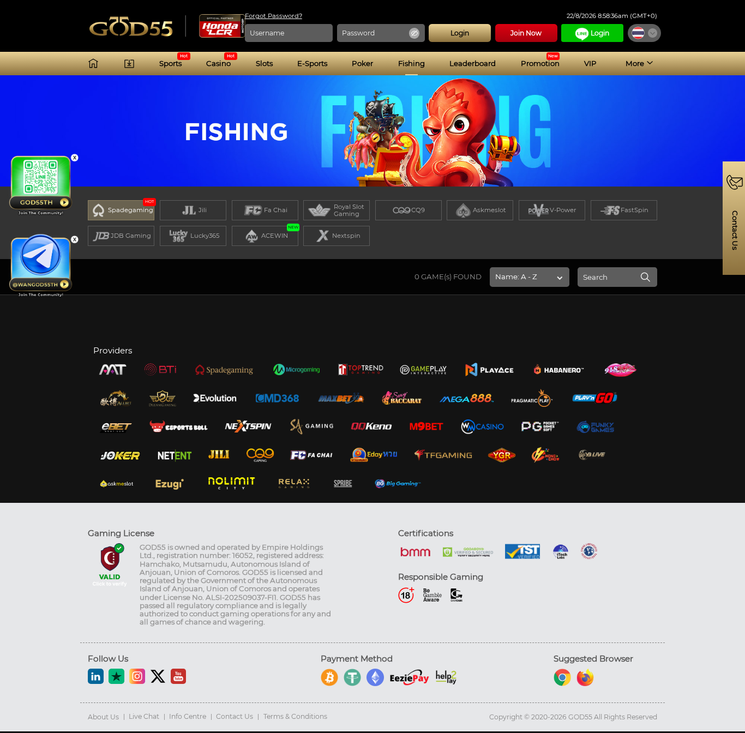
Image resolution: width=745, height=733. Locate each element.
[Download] (129, 63)
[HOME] (93, 63)
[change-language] (645, 33)
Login (600, 33)
